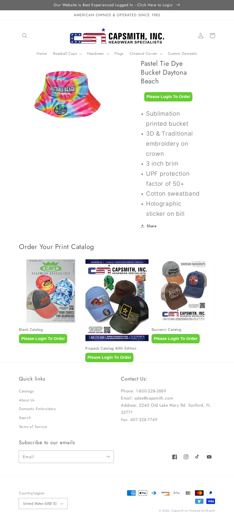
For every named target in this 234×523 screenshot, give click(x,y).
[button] (25, 35)
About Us (27, 400)
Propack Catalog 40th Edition (111, 348)
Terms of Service (33, 426)
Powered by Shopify (202, 510)
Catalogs (26, 391)
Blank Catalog (31, 329)
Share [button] (151, 226)
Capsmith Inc (180, 510)
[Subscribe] (108, 457)
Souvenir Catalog (166, 329)
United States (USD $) (40, 503)
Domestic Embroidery (37, 408)
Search (25, 417)
